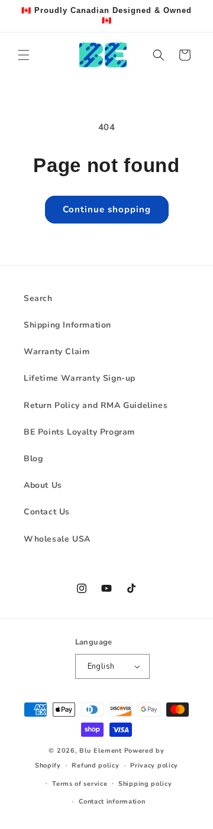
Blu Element (100, 750)
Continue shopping (107, 209)
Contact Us (47, 511)
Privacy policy (154, 765)
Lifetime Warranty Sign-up (79, 378)
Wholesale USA (57, 539)
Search (38, 298)
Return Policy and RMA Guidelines (95, 405)
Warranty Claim (56, 351)
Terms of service (79, 783)
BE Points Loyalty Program (79, 432)
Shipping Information (67, 325)
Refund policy (95, 765)
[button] (24, 55)
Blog (33, 458)
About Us (43, 485)
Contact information (112, 801)
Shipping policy (145, 783)
